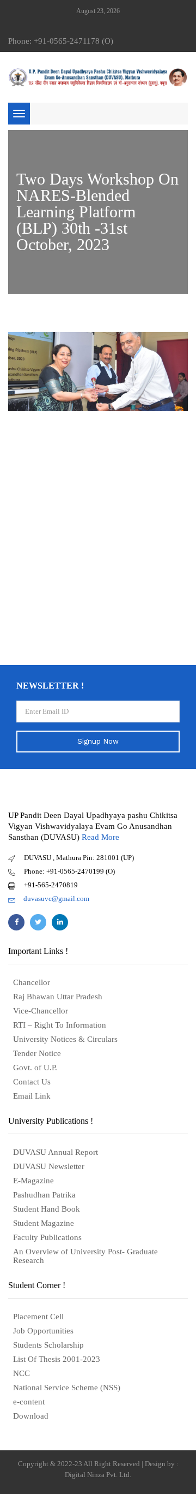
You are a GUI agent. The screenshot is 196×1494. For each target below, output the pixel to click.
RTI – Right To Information (59, 1025)
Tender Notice (37, 1053)
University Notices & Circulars (65, 1039)
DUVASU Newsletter (48, 1166)
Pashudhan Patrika (44, 1194)
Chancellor (31, 982)
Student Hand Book (46, 1209)
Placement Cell (38, 1316)
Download (30, 1416)
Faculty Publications (47, 1237)
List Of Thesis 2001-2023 (56, 1359)
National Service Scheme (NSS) (66, 1387)
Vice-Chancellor (40, 1010)
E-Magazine (33, 1180)
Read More (100, 837)
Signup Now (98, 741)
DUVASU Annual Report (55, 1152)
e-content (29, 1401)
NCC (21, 1373)
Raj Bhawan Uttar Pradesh (57, 996)
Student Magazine (43, 1223)
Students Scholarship (48, 1345)
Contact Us (32, 1081)
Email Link (32, 1096)
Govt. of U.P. (35, 1067)
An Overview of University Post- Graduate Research (85, 1256)
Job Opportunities (43, 1330)
